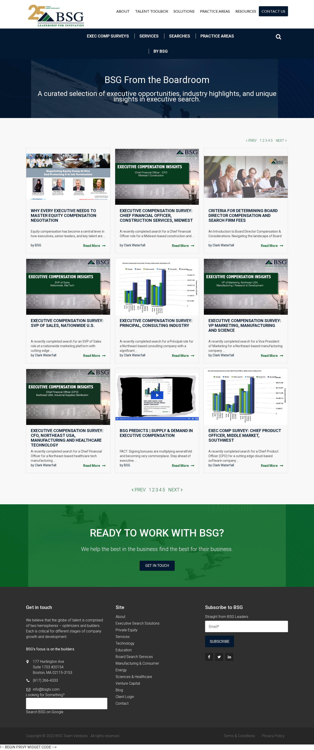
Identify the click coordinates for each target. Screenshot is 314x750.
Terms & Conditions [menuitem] (239, 736)
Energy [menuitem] (121, 670)
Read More (91, 246)
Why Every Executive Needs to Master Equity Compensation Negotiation (63, 215)
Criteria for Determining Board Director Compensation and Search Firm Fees (243, 215)
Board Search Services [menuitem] (134, 657)
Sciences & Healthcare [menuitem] (134, 677)
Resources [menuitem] (245, 11)
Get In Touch (157, 565)
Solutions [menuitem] (184, 11)
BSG (38, 245)
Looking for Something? (45, 695)
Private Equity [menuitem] (126, 630)
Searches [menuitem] (179, 36)
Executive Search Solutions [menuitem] (138, 623)
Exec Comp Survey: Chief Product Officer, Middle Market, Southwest (244, 435)
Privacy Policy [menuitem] (273, 736)
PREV (252, 140)
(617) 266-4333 (45, 680)
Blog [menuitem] (119, 690)
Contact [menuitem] (122, 703)
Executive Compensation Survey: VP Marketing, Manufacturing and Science (244, 325)
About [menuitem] (123, 11)
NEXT (280, 140)
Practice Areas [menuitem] (215, 11)
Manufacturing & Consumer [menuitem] (137, 663)
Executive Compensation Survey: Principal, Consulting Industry (156, 323)
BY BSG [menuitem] (161, 51)
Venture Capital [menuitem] (128, 683)
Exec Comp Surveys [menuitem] (108, 36)
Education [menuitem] (124, 650)
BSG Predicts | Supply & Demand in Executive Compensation (156, 433)
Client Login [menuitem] (125, 697)
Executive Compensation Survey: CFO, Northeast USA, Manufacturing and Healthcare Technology (67, 437)
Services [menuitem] (149, 36)
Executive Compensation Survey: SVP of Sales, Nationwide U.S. (67, 323)
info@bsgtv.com (46, 689)
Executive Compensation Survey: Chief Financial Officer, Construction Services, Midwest (156, 215)
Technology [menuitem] (125, 643)
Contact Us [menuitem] (273, 11)
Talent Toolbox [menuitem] (151, 11)
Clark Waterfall (134, 245)
